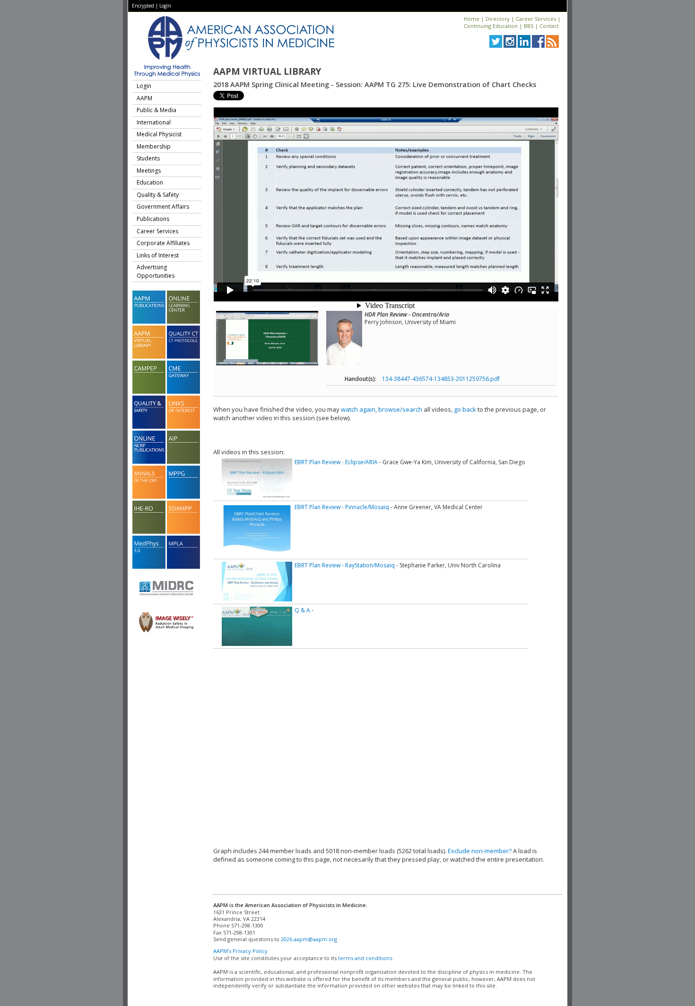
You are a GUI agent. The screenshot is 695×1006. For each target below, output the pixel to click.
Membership (154, 146)
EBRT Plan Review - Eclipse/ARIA (336, 462)
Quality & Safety (158, 195)
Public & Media (156, 110)
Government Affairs (163, 207)
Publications (153, 219)
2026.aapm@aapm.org (309, 939)
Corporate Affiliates (163, 243)
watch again (358, 409)
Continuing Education (491, 25)
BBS (528, 25)
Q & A (302, 610)
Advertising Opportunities (155, 271)
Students (148, 158)
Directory (498, 18)
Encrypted (143, 5)
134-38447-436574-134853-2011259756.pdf (441, 379)
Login (165, 5)
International (154, 122)
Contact (549, 25)
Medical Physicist (159, 134)
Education (150, 182)
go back (465, 409)
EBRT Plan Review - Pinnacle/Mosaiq (342, 507)
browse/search (400, 409)
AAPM (144, 98)
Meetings (149, 171)
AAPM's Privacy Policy (240, 950)
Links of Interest (158, 255)
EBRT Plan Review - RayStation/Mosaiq (345, 565)
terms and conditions (365, 958)
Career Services (536, 18)
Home (471, 18)
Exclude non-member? (480, 851)
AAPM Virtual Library (267, 71)
